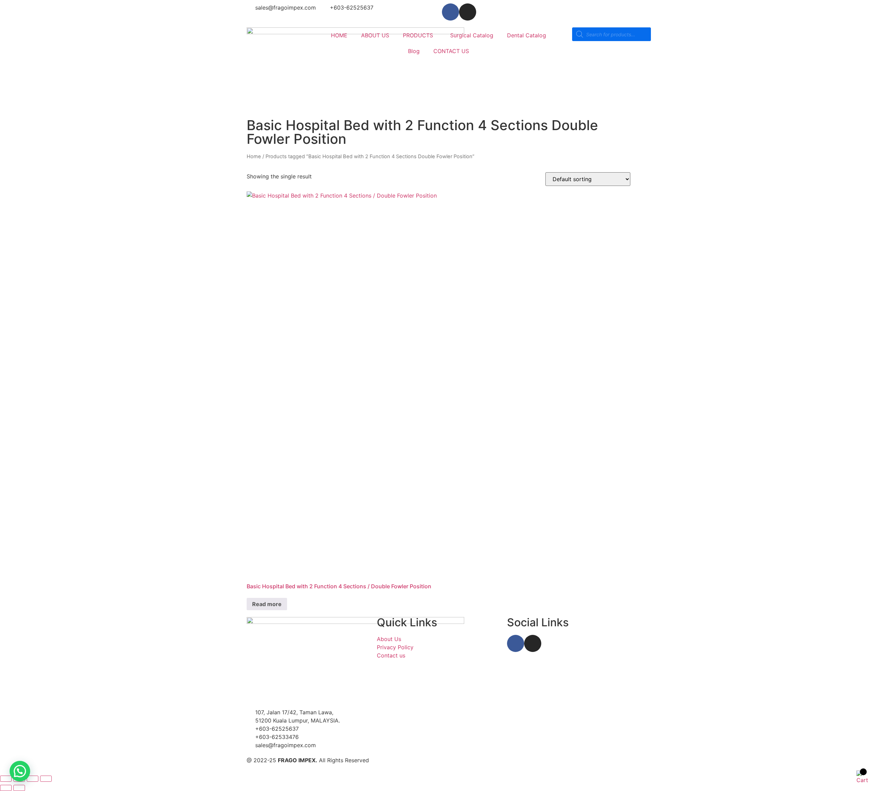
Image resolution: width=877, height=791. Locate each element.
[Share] (32, 779)
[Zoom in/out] (6, 779)
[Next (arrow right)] (19, 788)
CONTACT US (451, 51)
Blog (414, 51)
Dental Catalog (526, 35)
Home (254, 156)
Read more (267, 604)
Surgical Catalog (471, 35)
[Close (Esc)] (46, 779)
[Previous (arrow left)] (6, 788)
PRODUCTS (418, 35)
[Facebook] (450, 12)
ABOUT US (375, 35)
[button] (20, 771)
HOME (339, 35)
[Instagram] (467, 12)
